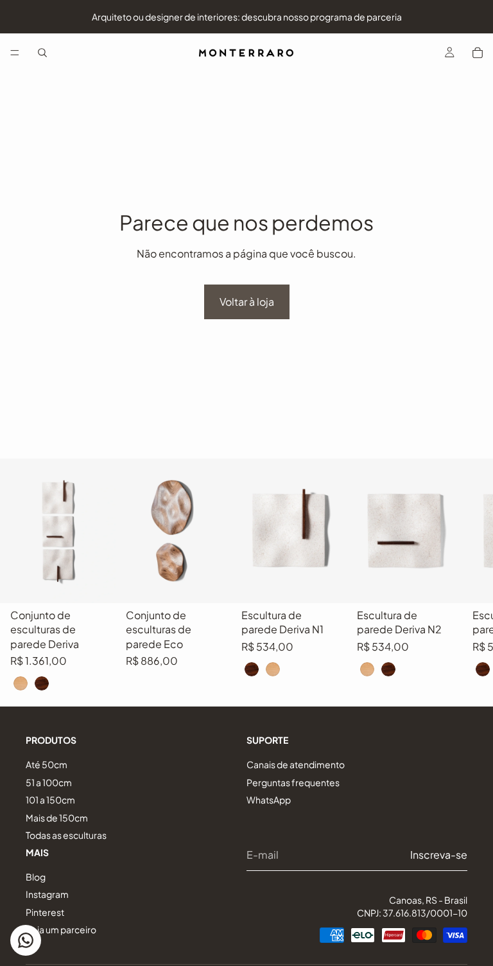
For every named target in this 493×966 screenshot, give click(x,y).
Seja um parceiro (61, 929)
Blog (36, 877)
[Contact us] (25, 940)
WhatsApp (268, 799)
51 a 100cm (49, 782)
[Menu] (15, 53)
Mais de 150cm (57, 817)
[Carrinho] (477, 53)
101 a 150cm (50, 799)
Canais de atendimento (295, 764)
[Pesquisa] (42, 53)
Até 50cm (46, 764)
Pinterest (45, 912)
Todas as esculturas (66, 835)
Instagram (47, 894)
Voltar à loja (247, 301)
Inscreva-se (438, 854)
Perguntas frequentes (293, 782)
